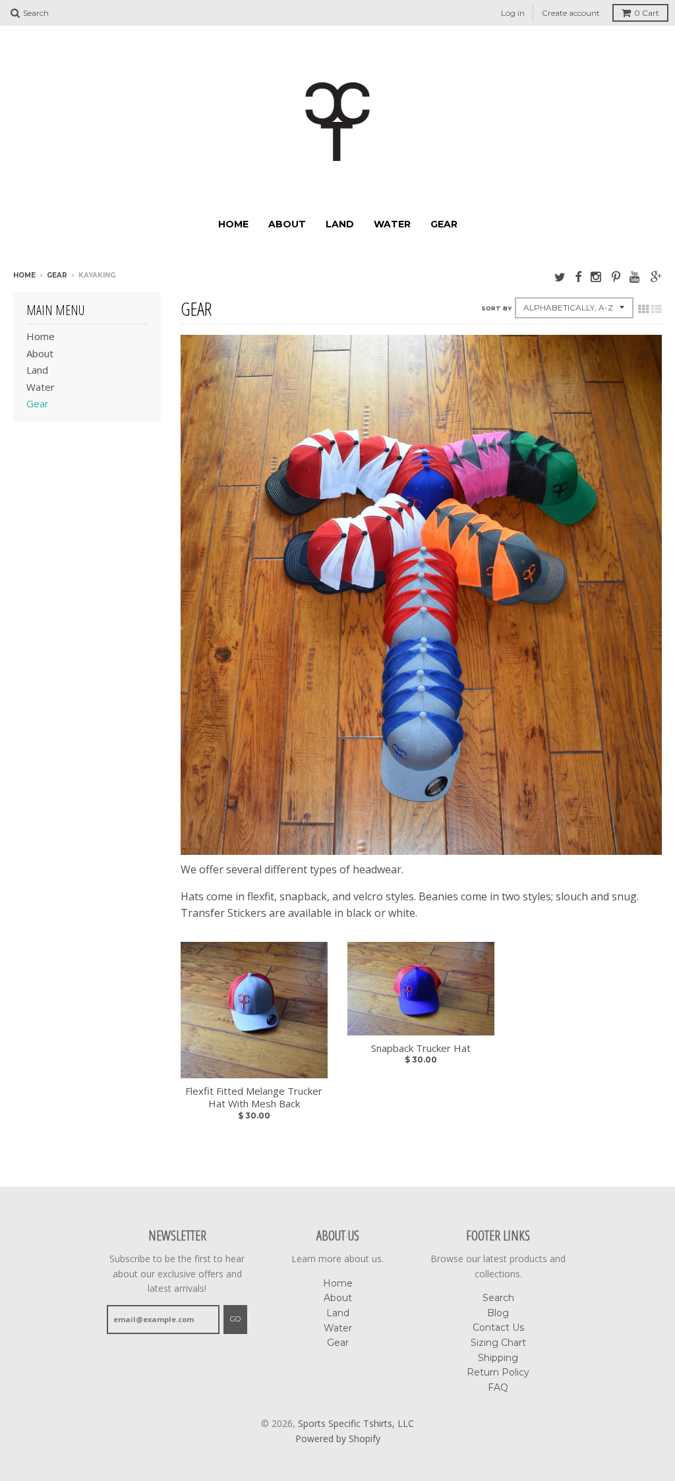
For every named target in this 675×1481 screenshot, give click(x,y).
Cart (646, 13)
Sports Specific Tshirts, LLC (356, 1423)
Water (392, 224)
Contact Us (498, 1327)
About (287, 224)
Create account (571, 13)
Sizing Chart (498, 1343)
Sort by (496, 308)
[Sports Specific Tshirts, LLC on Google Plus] (656, 276)
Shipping (498, 1358)
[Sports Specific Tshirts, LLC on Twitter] (560, 276)
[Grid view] (643, 309)
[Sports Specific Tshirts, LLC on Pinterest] (616, 276)
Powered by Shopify (337, 1438)
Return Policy (498, 1372)
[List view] (656, 309)
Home (233, 224)
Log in (513, 13)
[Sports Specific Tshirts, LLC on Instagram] (596, 276)
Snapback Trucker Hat (421, 1048)
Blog (498, 1313)
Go (235, 1318)
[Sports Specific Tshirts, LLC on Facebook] (578, 276)
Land (340, 224)
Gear (443, 224)
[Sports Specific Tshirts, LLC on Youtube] (635, 276)
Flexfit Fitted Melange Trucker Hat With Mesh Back (253, 1098)
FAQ (498, 1387)
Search (498, 1298)
